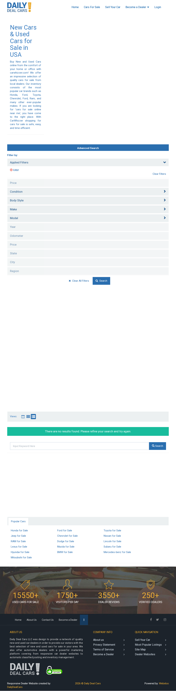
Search (102, 280)
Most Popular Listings (148, 644)
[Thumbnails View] (28, 416)
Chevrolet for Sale (67, 535)
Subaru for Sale (112, 546)
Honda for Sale (19, 530)
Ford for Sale (64, 530)
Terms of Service (103, 649)
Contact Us (48, 619)
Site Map (140, 649)
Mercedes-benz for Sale (117, 552)
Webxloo (164, 683)
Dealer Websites (145, 654)
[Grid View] (23, 416)
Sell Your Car (112, 7)
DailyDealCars (15, 687)
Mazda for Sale (65, 546)
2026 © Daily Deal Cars (88, 683)
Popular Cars (18, 521)
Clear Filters (159, 173)
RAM (16, 170)
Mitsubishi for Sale (21, 557)
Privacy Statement (104, 644)
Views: (13, 416)
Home (75, 7)
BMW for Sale (65, 552)
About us (98, 640)
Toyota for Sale (112, 530)
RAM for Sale (18, 541)
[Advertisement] (88, 321)
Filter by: (12, 155)
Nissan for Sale (112, 535)
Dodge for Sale (65, 541)
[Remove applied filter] (11, 170)
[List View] (33, 416)
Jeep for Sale (18, 535)
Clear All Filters (80, 280)
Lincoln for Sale (112, 541)
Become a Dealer (136, 7)
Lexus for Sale (19, 546)
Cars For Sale (92, 7)
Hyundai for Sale (20, 552)
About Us (32, 619)
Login (157, 7)
